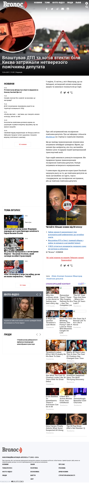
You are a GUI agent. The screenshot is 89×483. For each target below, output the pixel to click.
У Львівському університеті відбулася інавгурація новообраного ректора (27, 342)
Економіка (34, 472)
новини (69, 276)
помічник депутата (55, 279)
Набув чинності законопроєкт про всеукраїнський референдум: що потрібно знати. (66, 234)
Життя (32, 475)
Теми (47, 2)
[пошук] (87, 7)
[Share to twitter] (64, 93)
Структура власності (67, 475)
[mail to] (62, 9)
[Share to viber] (71, 93)
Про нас (62, 464)
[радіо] (86, 3)
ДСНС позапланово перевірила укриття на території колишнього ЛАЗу (19, 107)
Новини (38, 2)
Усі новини (22, 144)
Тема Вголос (7, 468)
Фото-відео (7, 472)
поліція (61, 276)
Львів (78, 2)
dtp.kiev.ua (50, 137)
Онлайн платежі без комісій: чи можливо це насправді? (19, 99)
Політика (34, 468)
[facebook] (46, 9)
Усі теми (23, 285)
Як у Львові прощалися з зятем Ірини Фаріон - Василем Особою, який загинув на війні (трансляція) (21, 254)
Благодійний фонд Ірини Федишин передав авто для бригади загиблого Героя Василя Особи (21, 231)
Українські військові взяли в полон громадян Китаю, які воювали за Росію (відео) (23, 322)
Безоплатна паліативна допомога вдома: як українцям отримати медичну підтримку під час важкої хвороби (21, 124)
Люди (70, 2)
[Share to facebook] (61, 93)
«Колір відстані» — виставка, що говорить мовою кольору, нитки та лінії (22, 115)
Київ (54, 276)
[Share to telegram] (68, 93)
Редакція (19, 72)
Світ (32, 479)
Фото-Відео (58, 2)
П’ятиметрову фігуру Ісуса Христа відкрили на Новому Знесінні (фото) (21, 91)
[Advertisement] (66, 113)
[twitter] (52, 9)
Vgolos (15, 5)
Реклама (62, 468)
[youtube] (68, 9)
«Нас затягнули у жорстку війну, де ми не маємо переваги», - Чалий (22, 275)
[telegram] (57, 9)
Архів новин (63, 472)
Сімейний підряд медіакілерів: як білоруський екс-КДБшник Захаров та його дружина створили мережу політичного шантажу (22, 135)
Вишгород (78, 276)
